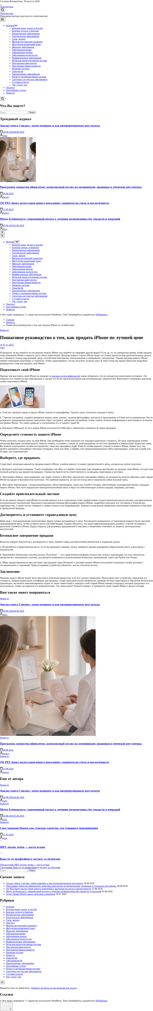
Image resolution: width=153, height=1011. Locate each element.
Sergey (6, 197)
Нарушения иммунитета (24, 63)
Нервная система (20, 68)
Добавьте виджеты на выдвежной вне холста (54, 988)
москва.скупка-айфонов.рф (66, 376)
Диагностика (6, 6)
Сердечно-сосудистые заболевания (29, 79)
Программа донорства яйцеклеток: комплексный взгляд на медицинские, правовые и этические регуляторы (71, 187)
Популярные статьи (16, 90)
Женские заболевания (23, 47)
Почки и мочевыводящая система (29, 76)
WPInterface (101, 314)
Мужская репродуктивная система (29, 60)
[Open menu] (2, 20)
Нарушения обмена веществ (26, 66)
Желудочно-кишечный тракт (26, 44)
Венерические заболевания (26, 33)
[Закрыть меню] (2, 982)
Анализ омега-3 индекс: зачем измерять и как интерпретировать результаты (50, 125)
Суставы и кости (20, 82)
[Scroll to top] (6, 1006)
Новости (10, 93)
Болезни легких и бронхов (25, 31)
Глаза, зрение (18, 39)
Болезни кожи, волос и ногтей (27, 28)
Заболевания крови (22, 50)
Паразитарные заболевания (26, 74)
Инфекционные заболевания (26, 58)
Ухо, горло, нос (19, 85)
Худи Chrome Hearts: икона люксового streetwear (30, 894)
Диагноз (10, 87)
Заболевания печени (22, 52)
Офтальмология (14, 960)
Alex (5, 135)
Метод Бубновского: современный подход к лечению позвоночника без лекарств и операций (60, 218)
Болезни (10, 25)
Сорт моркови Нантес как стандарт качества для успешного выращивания (49, 828)
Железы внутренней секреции (27, 41)
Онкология (17, 71)
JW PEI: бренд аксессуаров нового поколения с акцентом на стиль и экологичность (54, 203)
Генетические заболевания (25, 36)
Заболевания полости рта (25, 55)
